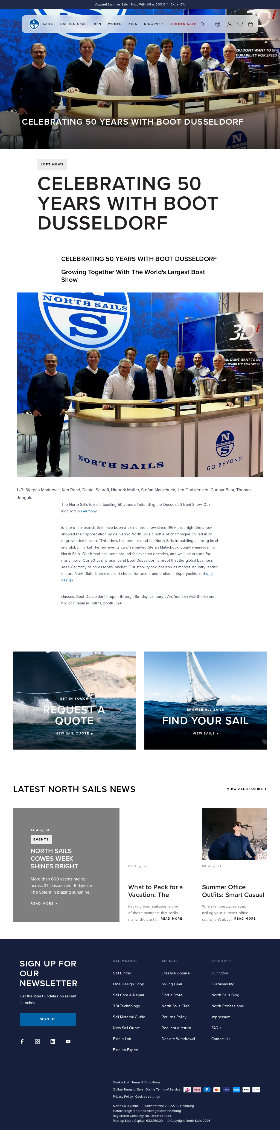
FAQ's (216, 1028)
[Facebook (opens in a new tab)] (23, 1042)
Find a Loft (122, 1039)
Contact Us (221, 1039)
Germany (89, 511)
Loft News (52, 164)
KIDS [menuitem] (133, 24)
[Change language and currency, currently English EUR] (218, 24)
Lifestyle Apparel (176, 973)
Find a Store (172, 995)
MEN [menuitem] (97, 24)
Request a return (176, 1028)
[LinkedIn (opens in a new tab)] (53, 1042)
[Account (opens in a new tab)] (229, 24)
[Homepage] (34, 24)
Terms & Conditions (146, 1082)
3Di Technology (126, 1006)
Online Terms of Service (162, 1090)
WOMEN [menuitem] (115, 24)
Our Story (219, 973)
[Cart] (250, 24)
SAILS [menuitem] (48, 24)
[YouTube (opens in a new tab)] (69, 1042)
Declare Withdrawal (178, 1039)
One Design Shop (128, 984)
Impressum (221, 1017)
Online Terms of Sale (128, 1090)
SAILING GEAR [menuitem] (73, 24)
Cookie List (121, 1082)
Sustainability (222, 984)
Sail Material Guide (129, 1017)
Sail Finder (122, 973)
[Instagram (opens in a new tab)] (38, 1042)
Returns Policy (174, 1017)
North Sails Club (175, 1006)
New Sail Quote (126, 1028)
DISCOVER (221, 961)
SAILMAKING (125, 961)
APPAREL (170, 961)
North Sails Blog (225, 995)
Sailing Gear (172, 984)
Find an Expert (125, 1050)
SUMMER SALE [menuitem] (183, 24)
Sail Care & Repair (128, 995)
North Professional (227, 1006)
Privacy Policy (123, 1097)
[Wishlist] (240, 24)
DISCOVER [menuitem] (153, 24)
